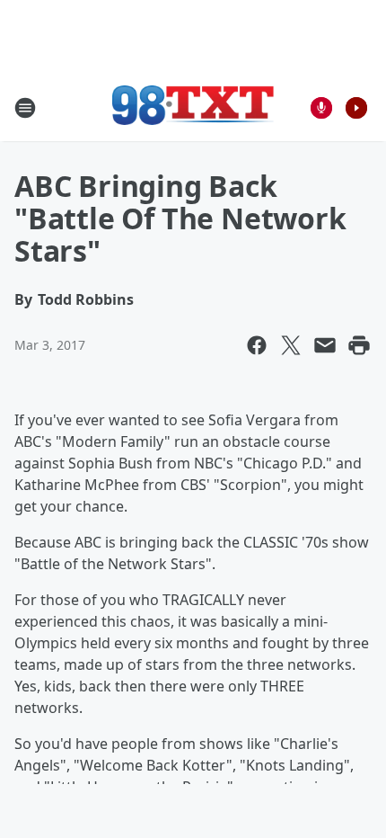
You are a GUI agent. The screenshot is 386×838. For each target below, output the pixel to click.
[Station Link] (193, 107)
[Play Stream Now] (356, 108)
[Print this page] (359, 345)
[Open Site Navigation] (25, 108)
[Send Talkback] (321, 108)
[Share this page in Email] (325, 345)
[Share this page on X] (290, 345)
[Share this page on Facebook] (256, 345)
